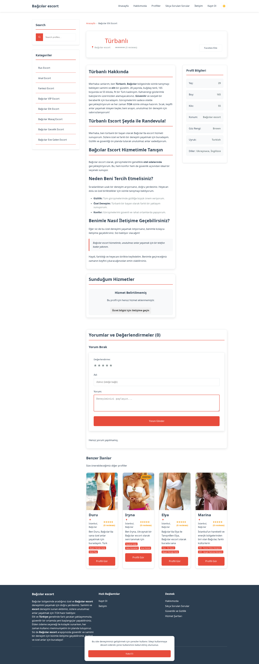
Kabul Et (129, 654)
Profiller (156, 5)
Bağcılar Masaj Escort (50, 119)
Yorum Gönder (156, 421)
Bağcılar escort (45, 5)
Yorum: (98, 391)
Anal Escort (44, 78)
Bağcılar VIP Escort (49, 98)
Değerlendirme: (102, 359)
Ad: (95, 374)
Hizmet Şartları (173, 616)
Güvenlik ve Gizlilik (175, 611)
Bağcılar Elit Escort (48, 108)
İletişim (199, 5)
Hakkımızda (140, 5)
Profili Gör (102, 561)
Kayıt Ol (212, 5)
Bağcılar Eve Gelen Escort (52, 139)
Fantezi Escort (46, 88)
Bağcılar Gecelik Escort (51, 129)
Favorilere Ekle (210, 48)
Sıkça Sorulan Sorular (177, 5)
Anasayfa (123, 5)
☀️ (224, 6)
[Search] (39, 37)
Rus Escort (44, 67)
